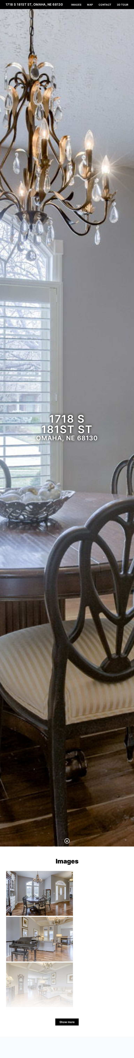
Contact (105, 4)
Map (90, 4)
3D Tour (122, 4)
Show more (67, 1022)
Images (76, 4)
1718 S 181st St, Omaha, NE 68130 (34, 4)
